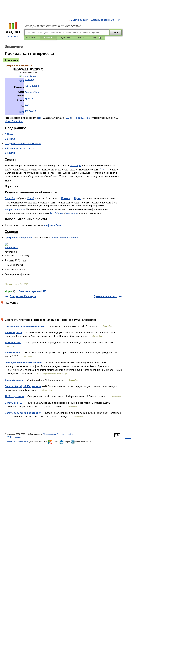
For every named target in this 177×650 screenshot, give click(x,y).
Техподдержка (49, 434)
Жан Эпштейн (13, 342)
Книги (81, 38)
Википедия (31, 38)
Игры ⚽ (97, 38)
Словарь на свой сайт (102, 20)
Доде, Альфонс (14, 379)
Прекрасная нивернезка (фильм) (25, 326)
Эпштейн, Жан (13, 332)
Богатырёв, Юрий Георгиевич (23, 386)
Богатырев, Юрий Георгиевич (23, 412)
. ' (56, 213)
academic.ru (13, 36)
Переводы (65, 38)
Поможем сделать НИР (32, 291)
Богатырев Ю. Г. (14, 402)
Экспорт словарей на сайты (17, 442)
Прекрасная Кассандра (23, 296)
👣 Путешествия (14, 437)
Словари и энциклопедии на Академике (52, 26)
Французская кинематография (23, 362)
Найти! (115, 32)
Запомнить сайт (79, 20)
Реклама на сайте (65, 434)
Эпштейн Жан (13, 352)
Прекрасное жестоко (105, 296)
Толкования (48, 38)
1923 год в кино (14, 396)
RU (118, 20)
